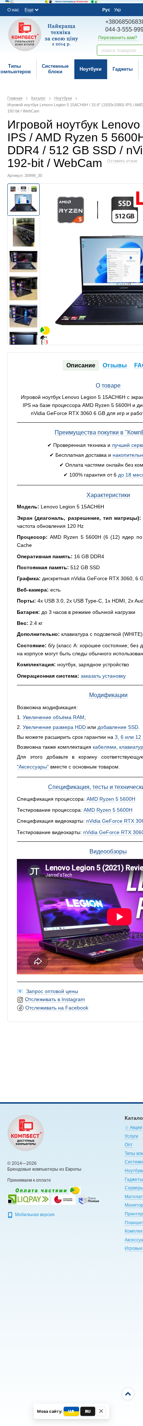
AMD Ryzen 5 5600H (111, 799)
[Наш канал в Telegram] (80, 10)
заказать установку (103, 676)
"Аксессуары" (33, 767)
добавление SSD (118, 727)
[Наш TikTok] (90, 10)
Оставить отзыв (122, 161)
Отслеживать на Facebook (56, 1008)
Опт (129, 1144)
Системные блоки (55, 68)
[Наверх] (128, 1393)
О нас (13, 9)
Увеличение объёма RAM (53, 717)
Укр (117, 9)
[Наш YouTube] (70, 9)
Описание (80, 365)
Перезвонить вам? (117, 37)
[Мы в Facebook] (50, 9)
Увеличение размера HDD (54, 727)
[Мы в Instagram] (60, 9)
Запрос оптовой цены (52, 991)
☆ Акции (133, 1127)
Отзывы (115, 365)
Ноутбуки (91, 69)
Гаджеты (123, 69)
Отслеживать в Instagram (55, 999)
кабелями (104, 747)
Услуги (131, 1136)
